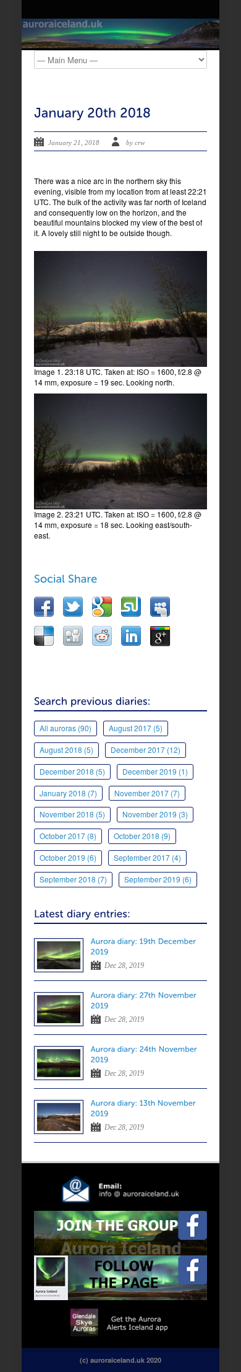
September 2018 (73, 879)
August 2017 (136, 728)
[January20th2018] (92, 112)
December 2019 (155, 771)
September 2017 (147, 857)
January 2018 (68, 793)
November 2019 (155, 814)
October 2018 (142, 835)
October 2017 (68, 835)
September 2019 (158, 879)
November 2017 (147, 793)
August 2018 (66, 749)
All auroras (65, 728)
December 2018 (72, 771)
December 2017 (145, 749)
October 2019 (68, 857)
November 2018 (72, 814)
